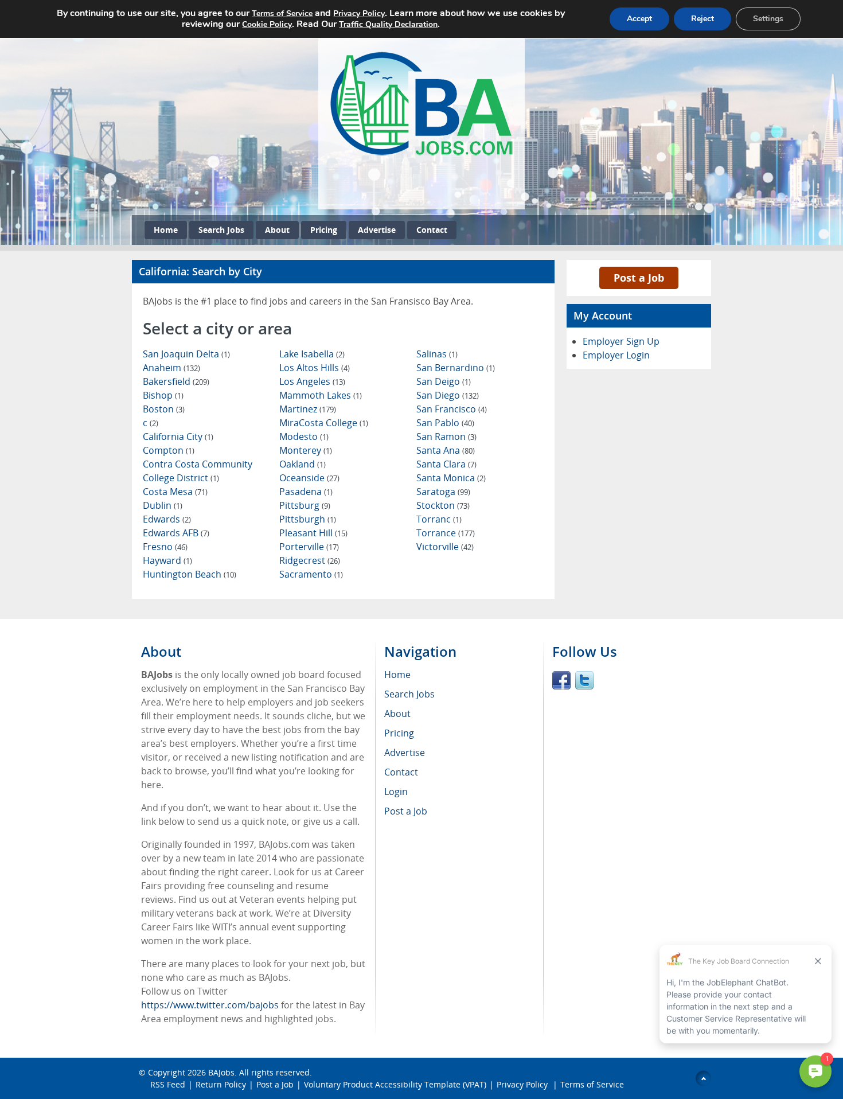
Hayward (167, 560)
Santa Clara (446, 464)
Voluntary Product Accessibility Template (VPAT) (395, 1084)
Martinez (307, 409)
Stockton (443, 505)
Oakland (302, 464)
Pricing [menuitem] (399, 733)
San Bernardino (455, 367)
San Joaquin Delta (186, 354)
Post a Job (639, 278)
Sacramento (311, 574)
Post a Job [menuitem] (405, 811)
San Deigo (443, 381)
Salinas (437, 354)
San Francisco (451, 409)
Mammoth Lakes (320, 395)
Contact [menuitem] (401, 772)
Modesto (304, 436)
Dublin (162, 505)
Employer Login (616, 355)
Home (166, 229)
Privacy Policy (523, 1084)
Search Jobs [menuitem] (409, 694)
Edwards (167, 519)
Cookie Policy (267, 24)
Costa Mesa (175, 491)
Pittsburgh (307, 519)
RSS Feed (167, 1084)
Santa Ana (445, 450)
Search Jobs (221, 229)
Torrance (445, 533)
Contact (431, 229)
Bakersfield (176, 381)
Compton (168, 450)
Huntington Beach (189, 574)
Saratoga (443, 491)
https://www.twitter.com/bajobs (210, 1005)
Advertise (377, 229)
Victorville (445, 546)
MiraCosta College (323, 422)
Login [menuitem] (396, 791)
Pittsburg (304, 505)
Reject (702, 18)
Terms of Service (592, 1084)
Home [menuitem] (397, 674)
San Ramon (446, 436)
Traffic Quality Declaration (388, 24)
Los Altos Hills (314, 367)
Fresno (165, 546)
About (277, 229)
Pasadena (306, 491)
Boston (164, 409)
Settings (768, 18)
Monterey (305, 450)
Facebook (561, 680)
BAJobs (221, 1072)
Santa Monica (451, 477)
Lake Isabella (312, 354)
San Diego (447, 395)
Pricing (323, 229)
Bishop (163, 395)
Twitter (584, 680)
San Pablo (445, 422)
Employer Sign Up (621, 341)
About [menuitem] (397, 713)
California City (178, 436)
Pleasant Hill (313, 533)
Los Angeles (312, 381)
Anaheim (171, 367)
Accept (639, 18)
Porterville (309, 546)
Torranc (439, 519)
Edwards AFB (176, 533)
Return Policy (221, 1084)
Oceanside (309, 477)
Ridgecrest (309, 560)
